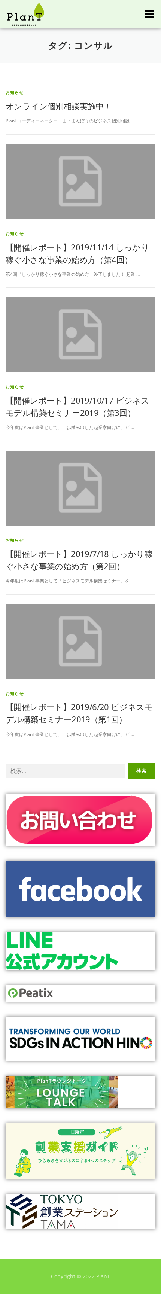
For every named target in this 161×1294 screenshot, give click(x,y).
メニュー (148, 14)
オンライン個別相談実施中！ (59, 106)
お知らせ (15, 92)
